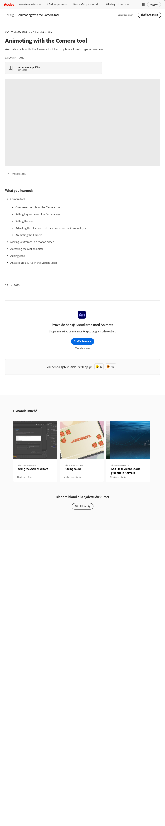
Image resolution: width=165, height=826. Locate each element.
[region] (35, 451)
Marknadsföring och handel (85, 4)
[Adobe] (9, 4)
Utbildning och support (116, 4)
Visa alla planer (125, 14)
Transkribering (18, 174)
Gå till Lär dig (82, 506)
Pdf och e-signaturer (56, 4)
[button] (143, 4)
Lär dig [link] (9, 15)
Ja (101, 366)
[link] (9, 15)
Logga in (154, 4)
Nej (113, 366)
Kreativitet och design (28, 4)
